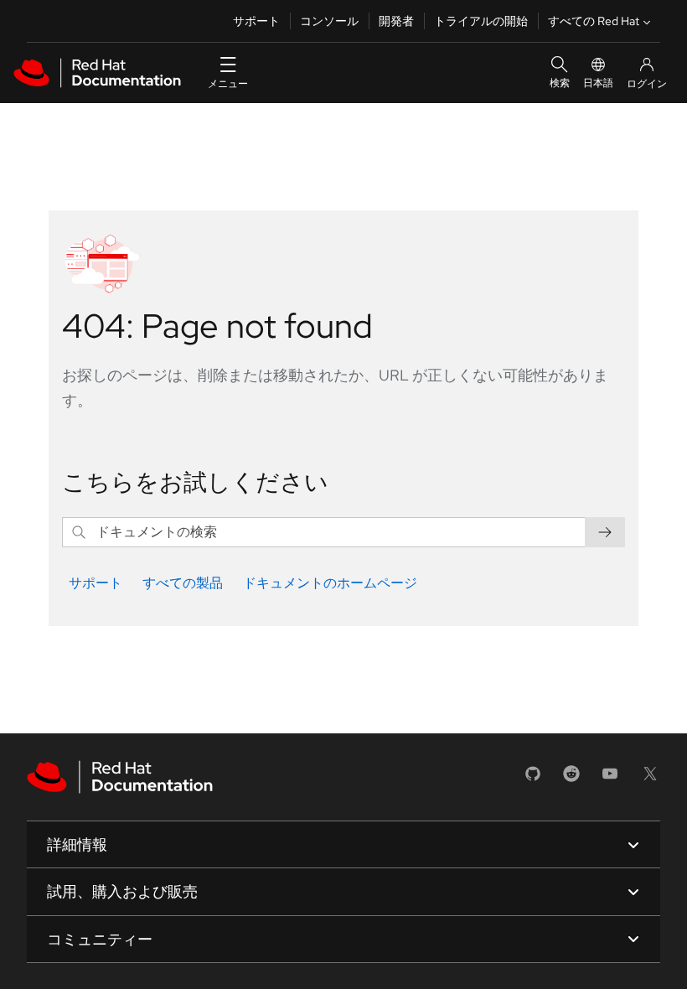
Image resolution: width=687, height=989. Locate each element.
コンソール (329, 20)
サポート (256, 20)
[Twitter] (650, 779)
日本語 (598, 83)
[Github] (533, 779)
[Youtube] (610, 779)
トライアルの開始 (481, 20)
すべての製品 (182, 583)
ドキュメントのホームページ (330, 583)
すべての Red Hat (593, 20)
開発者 (396, 20)
